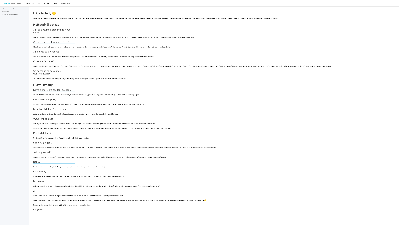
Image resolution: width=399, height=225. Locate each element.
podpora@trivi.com (84, 205)
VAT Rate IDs (5, 11)
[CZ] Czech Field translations (10, 15)
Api (39, 3)
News (55, 3)
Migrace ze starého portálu (9, 8)
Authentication (65, 3)
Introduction (30, 3)
